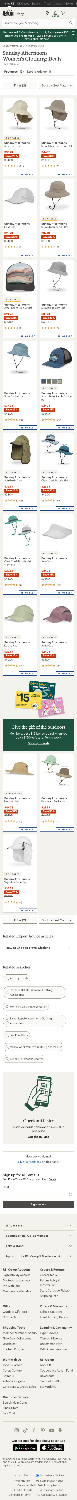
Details (52, 1179)
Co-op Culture (12, 1370)
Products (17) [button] (14, 71)
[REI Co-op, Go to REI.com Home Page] (8, 13)
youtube (52, 1430)
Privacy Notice (22, 1480)
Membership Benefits (17, 1291)
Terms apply (53, 737)
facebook (34, 1430)
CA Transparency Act (50, 1490)
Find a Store (10, 1408)
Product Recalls (23, 1490)
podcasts (60, 1430)
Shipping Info (49, 1295)
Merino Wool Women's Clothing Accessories (36, 1046)
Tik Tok (25, 1430)
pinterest (43, 1430)
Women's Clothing (35, 46)
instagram (17, 1430)
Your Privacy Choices (51, 1475)
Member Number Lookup (20, 1333)
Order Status (48, 1275)
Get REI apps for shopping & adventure (38, 1440)
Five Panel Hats (19, 1035)
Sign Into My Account (17, 1275)
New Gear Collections (17, 1338)
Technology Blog (51, 1381)
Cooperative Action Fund (56, 1370)
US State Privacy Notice (49, 1480)
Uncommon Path (51, 1343)
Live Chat (9, 1413)
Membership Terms (20, 1494)
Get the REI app (38, 1136)
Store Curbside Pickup (55, 1290)
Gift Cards (9, 1317)
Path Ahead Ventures (54, 1349)
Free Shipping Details (54, 1317)
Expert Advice (49, 1333)
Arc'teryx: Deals (19, 978)
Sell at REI (9, 1375)
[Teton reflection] (49, 381)
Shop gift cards (38, 743)
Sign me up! (38, 1204)
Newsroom (47, 1375)
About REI (46, 1365)
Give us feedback (29, 1161)
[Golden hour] (59, 381)
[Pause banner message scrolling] (73, 33)
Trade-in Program (14, 1349)
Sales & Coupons (51, 1311)
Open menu (70, 13)
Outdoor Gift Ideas (15, 1311)
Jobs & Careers (12, 1365)
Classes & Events (51, 1338)
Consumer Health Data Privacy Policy (38, 1485)
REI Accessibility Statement (53, 1494)
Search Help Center (16, 1402)
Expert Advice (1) (39, 71)
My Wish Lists (11, 1285)
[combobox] (38, 23)
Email (6, 1186)
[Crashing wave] (43, 381)
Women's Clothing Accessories (28, 1006)
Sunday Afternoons (12, 46)
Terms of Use (20, 1475)
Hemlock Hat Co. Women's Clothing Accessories (31, 992)
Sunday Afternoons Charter (26, 1058)
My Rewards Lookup (16, 1280)
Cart (63, 13)
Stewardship (48, 1386)
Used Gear (9, 1343)
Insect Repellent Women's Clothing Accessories (31, 1021)
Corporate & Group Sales (19, 1386)
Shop (20, 14)
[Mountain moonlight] (54, 381)
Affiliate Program (14, 1381)
